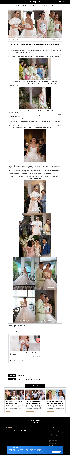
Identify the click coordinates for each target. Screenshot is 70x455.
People (18, 5)
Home (9, 39)
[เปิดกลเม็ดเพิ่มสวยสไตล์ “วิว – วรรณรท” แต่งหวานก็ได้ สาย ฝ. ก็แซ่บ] (14, 395)
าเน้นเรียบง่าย (28, 125)
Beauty (30, 5)
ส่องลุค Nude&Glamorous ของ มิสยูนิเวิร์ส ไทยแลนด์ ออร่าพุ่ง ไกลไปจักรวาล (33, 403)
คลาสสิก (32, 110)
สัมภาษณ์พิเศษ (23, 56)
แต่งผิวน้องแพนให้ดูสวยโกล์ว (36, 170)
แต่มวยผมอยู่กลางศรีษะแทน (25, 121)
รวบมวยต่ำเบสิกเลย (32, 115)
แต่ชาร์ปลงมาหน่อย (30, 119)
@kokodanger (17, 163)
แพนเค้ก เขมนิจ (25, 50)
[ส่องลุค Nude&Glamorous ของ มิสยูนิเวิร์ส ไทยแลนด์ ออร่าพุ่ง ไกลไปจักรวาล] (35, 395)
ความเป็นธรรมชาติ (54, 166)
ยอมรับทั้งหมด (56, 451)
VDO (53, 5)
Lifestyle (37, 5)
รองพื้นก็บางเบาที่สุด (34, 172)
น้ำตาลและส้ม (17, 170)
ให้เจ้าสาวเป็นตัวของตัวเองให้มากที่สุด (33, 176)
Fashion (24, 5)
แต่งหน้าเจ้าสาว (29, 379)
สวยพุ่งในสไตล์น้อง (53, 173)
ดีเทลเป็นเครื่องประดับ (50, 115)
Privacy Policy (52, 445)
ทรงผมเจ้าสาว (20, 379)
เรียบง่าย (29, 110)
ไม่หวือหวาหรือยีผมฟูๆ (38, 125)
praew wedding (45, 5)
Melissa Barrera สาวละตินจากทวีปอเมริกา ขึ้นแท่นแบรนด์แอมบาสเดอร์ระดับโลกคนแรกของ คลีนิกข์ (55, 403)
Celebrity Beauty (15, 39)
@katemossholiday (19, 83)
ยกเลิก (48, 451)
